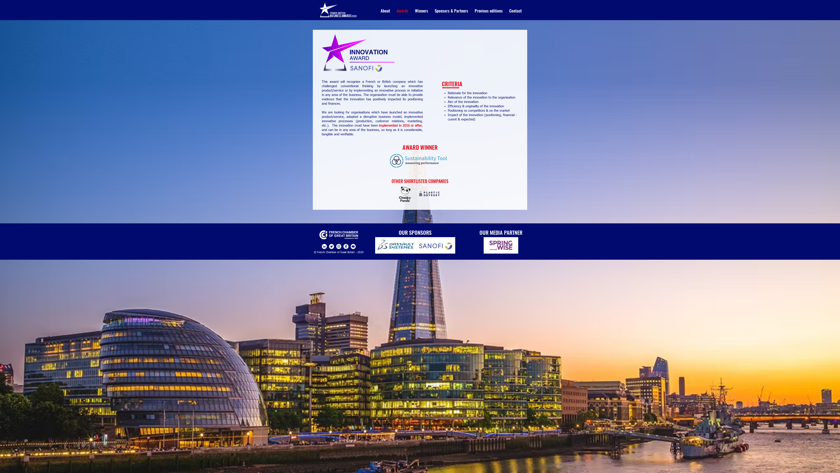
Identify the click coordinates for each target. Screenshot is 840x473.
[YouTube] (353, 246)
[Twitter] (331, 246)
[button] (421, 10)
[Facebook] (345, 246)
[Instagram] (338, 246)
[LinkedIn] (324, 246)
